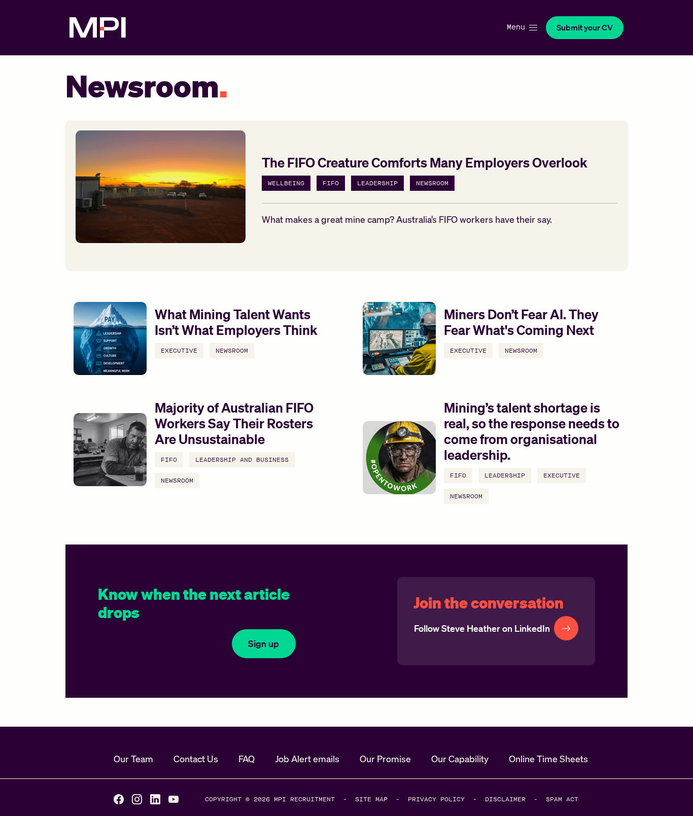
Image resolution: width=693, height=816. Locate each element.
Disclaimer (505, 799)
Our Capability (460, 759)
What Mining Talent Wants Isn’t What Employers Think (236, 321)
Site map (371, 799)
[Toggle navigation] (521, 27)
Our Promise (385, 759)
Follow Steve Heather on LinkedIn (482, 628)
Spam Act (562, 799)
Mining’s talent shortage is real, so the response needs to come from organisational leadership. (531, 431)
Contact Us (196, 759)
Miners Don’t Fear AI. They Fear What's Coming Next (521, 321)
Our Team (133, 759)
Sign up (263, 643)
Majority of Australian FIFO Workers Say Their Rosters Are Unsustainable (234, 423)
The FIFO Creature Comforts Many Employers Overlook (424, 162)
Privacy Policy (436, 799)
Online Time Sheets (548, 759)
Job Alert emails (307, 759)
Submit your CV (585, 27)
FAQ (246, 759)
